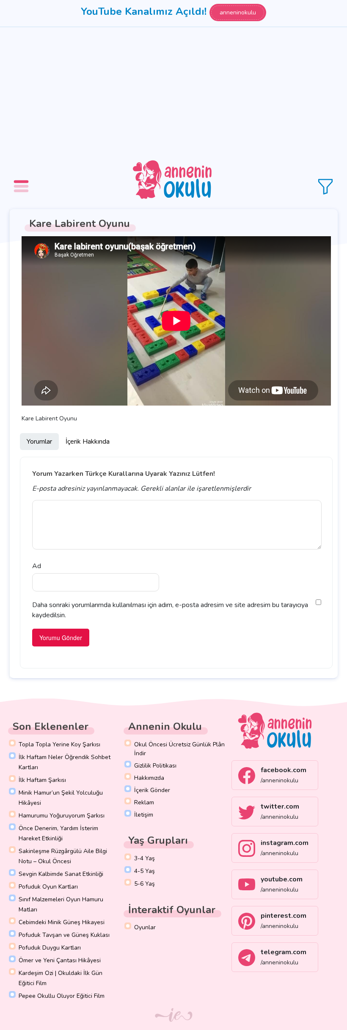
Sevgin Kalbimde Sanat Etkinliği (61, 874)
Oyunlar (145, 927)
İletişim (143, 815)
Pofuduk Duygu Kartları (50, 948)
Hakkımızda (149, 778)
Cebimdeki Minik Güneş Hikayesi (62, 922)
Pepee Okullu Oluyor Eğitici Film (62, 996)
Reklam (144, 802)
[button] (22, 180)
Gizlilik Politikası (155, 766)
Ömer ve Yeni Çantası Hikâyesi (60, 960)
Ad (36, 566)
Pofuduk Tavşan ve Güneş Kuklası (64, 935)
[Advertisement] (173, 90)
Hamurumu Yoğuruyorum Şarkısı (62, 816)
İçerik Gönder (152, 790)
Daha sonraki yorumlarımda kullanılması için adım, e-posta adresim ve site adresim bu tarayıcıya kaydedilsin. (170, 610)
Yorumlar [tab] (39, 441)
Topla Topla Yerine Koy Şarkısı (59, 744)
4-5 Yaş (144, 871)
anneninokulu (238, 12)
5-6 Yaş (144, 884)
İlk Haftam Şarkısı (42, 780)
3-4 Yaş (144, 858)
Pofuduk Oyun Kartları (48, 887)
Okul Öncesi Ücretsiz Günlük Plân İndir (179, 748)
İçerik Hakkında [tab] (88, 441)
